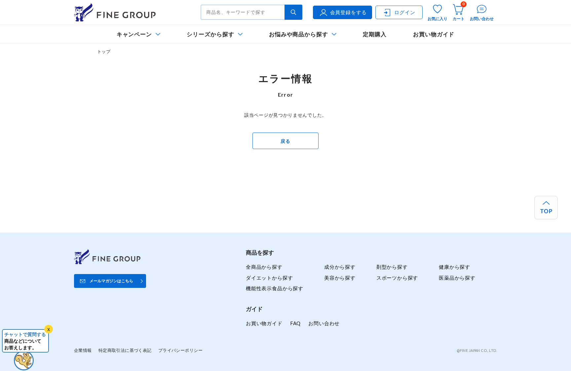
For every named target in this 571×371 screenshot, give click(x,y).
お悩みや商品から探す (298, 34)
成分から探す (340, 267)
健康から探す (454, 267)
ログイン (404, 12)
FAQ (295, 323)
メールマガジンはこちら (111, 280)
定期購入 (375, 34)
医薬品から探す (457, 278)
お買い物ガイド (434, 34)
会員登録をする (348, 12)
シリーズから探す (210, 34)
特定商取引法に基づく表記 (125, 350)
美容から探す (340, 278)
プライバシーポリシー (180, 350)
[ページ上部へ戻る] (546, 207)
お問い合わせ (324, 323)
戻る (285, 141)
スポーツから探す (397, 278)
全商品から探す (264, 267)
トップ (103, 51)
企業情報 (83, 350)
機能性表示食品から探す (274, 288)
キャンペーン (134, 34)
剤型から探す (392, 267)
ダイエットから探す (269, 278)
